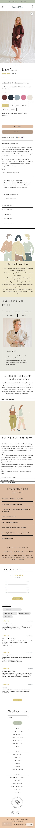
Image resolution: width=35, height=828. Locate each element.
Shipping (17, 780)
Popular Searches (17, 821)
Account (17, 746)
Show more (17, 700)
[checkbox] (8, 616)
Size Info (17, 789)
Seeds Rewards (17, 783)
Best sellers (17, 740)
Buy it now (17, 132)
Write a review (17, 598)
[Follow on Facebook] (12, 812)
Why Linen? (17, 760)
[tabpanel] (17, 655)
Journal (17, 763)
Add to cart (17, 126)
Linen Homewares (17, 734)
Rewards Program (17, 769)
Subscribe (17, 723)
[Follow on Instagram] (17, 812)
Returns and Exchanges (17, 777)
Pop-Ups (17, 766)
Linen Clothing (17, 731)
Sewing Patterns (17, 737)
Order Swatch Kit (17, 786)
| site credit (24, 819)
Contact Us (17, 792)
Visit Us (17, 757)
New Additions (17, 743)
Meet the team (17, 754)
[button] (17, 137)
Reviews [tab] (6, 605)
